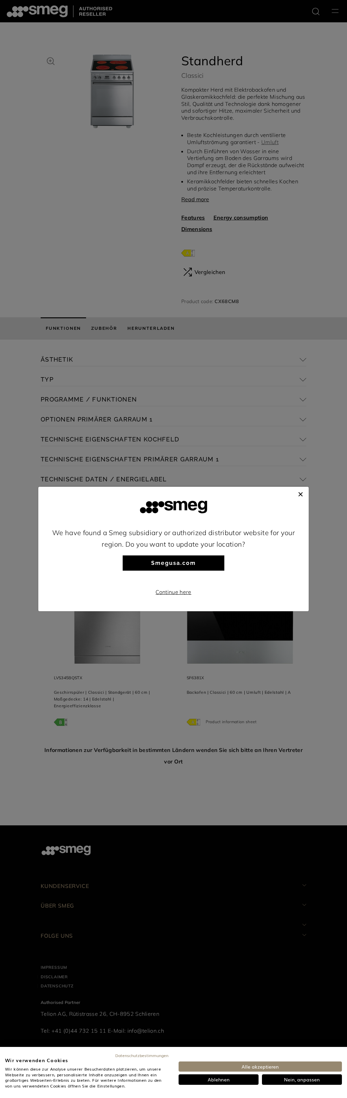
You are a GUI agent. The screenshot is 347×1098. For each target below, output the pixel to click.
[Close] (300, 493)
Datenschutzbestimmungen (141, 1055)
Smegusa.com (173, 563)
